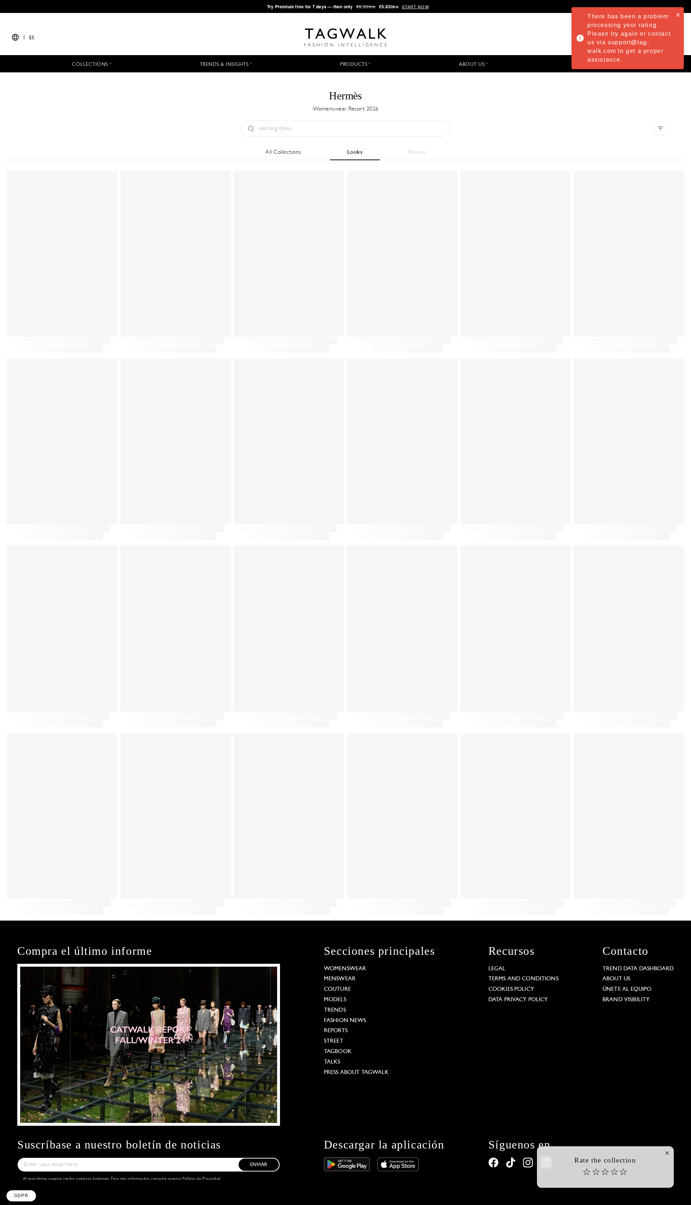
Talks (332, 1062)
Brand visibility (626, 1000)
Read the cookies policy (44, 1145)
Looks (355, 152)
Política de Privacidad (201, 1179)
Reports (336, 1031)
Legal (497, 969)
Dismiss (32, 1169)
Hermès (345, 96)
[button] (21, 1195)
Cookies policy (511, 989)
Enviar (258, 1165)
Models (335, 1000)
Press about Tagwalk (356, 1072)
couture (337, 989)
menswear (340, 979)
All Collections (283, 152)
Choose (82, 1169)
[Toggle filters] (660, 128)
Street (333, 1041)
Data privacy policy (518, 1000)
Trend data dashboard (638, 969)
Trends (335, 1010)
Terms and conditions (523, 979)
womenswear (345, 969)
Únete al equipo (626, 989)
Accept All (133, 1169)
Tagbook (338, 1052)
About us (616, 979)
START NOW (415, 6)
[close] (678, 14)
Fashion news (345, 1021)
